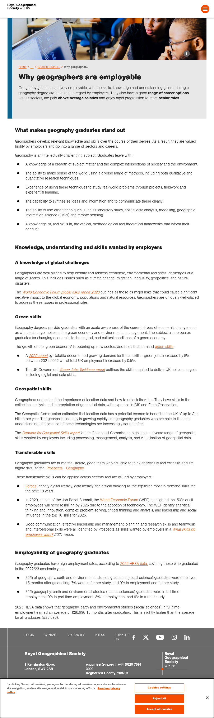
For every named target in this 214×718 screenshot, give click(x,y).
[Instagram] (174, 637)
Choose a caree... (49, 67)
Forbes (31, 486)
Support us (122, 637)
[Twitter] (146, 637)
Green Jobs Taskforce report (82, 369)
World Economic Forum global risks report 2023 (60, 292)
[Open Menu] (205, 9)
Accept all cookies (159, 709)
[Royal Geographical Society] (48, 9)
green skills (164, 346)
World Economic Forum (119, 500)
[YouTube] (160, 637)
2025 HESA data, (134, 563)
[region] (107, 698)
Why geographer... (76, 67)
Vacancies (76, 635)
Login (29, 635)
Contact (51, 635)
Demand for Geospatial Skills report (50, 433)
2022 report (38, 355)
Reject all (159, 698)
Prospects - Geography (65, 468)
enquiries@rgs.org (100, 664)
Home (23, 67)
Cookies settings (159, 687)
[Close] (207, 697)
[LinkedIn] (187, 637)
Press (100, 635)
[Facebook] (133, 637)
